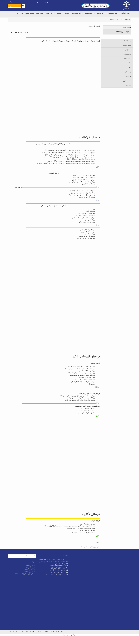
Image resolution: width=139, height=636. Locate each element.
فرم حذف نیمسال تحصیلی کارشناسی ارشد (82, 375)
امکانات (67, 13)
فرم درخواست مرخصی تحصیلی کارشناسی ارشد (81, 373)
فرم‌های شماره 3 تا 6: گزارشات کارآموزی (83, 179)
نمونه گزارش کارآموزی (88, 184)
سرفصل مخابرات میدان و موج (86, 413)
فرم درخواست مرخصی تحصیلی (85, 215)
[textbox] (22, 556)
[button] (14, 6)
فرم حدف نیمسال (90, 209)
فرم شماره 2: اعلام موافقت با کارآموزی (84, 177)
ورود (46, 2)
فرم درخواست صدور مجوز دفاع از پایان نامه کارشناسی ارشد (77, 396)
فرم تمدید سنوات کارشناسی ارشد (85, 371)
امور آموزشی (100, 13)
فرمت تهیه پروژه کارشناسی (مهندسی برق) (82, 193)
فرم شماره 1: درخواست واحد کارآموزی (84, 175)
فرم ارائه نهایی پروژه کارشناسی (86, 238)
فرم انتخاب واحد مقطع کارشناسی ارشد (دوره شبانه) (80, 368)
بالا (99, 166)
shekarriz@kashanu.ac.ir (59, 566)
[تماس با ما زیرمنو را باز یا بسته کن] (15, 13)
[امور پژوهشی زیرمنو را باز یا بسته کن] (83, 13)
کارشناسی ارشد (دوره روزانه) (76, 366)
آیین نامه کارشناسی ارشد (87, 408)
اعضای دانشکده (112, 13)
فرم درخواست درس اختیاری (87, 222)
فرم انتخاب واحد (90, 366)
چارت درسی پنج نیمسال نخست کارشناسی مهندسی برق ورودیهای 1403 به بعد (71, 161)
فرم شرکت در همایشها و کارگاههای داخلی (83, 381)
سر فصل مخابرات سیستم (88, 410)
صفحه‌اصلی (126, 19)
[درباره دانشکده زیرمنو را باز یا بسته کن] (119, 13)
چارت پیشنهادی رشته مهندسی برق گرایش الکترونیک (79, 152)
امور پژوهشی (88, 13)
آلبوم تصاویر (48, 13)
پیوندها (58, 13)
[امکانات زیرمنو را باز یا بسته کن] (63, 13)
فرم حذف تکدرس (90, 211)
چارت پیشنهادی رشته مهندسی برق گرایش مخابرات (80, 157)
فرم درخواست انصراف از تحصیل (85, 213)
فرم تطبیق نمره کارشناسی (87, 229)
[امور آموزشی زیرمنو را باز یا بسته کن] (94, 13)
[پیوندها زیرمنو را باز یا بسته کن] (54, 13)
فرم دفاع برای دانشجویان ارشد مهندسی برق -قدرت (80, 400)
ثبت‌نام (39, 2)
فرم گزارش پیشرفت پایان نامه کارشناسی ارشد (81, 398)
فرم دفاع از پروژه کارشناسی (87, 197)
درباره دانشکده (125, 13)
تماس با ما (20, 13)
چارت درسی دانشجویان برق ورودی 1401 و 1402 (80, 159)
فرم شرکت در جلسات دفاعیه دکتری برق (83, 532)
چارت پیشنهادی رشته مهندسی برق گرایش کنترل (81, 155)
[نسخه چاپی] (16, 32)
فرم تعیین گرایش (90, 234)
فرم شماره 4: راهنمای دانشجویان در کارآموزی (82, 182)
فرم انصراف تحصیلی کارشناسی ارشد (84, 379)
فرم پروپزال (92, 384)
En (11, 2)
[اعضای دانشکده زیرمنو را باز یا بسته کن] (106, 13)
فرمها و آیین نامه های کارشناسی (89, 41)
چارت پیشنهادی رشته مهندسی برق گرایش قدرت (80, 150)
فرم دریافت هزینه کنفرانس (87, 377)
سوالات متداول (29, 13)
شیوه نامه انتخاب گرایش (88, 232)
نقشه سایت (39, 13)
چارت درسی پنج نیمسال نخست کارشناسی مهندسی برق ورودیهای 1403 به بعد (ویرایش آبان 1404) (65, 163)
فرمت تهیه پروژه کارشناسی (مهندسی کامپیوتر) (81, 195)
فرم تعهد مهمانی (90, 220)
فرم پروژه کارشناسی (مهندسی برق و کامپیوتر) (82, 190)
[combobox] (22, 556)
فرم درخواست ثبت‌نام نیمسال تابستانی (83, 217)
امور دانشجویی (76, 13)
